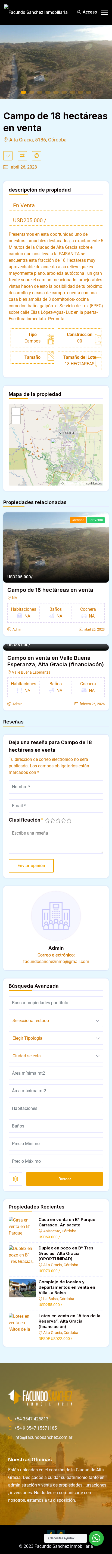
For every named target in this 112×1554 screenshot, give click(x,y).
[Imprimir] (36, 155)
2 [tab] (31, 92)
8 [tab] (80, 92)
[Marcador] (8, 155)
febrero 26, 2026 (92, 704)
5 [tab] (56, 92)
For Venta (96, 520)
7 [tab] (72, 92)
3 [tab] (39, 92)
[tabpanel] (56, 62)
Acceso (90, 12)
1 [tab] (23, 92)
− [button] (16, 419)
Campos (78, 520)
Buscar (64, 1179)
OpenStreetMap (74, 483)
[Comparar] (22, 155)
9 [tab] (88, 92)
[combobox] (56, 1020)
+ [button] (16, 411)
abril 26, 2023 (94, 629)
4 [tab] (48, 92)
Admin (17, 629)
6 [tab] (64, 92)
